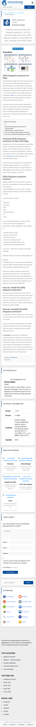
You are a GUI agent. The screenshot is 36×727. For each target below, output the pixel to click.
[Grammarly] (10, 459)
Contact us (30, 724)
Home (4, 13)
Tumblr (5, 711)
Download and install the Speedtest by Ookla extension (10, 486)
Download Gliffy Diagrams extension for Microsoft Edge (15, 127)
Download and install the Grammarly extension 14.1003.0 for (10, 468)
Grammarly (10, 464)
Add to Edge (10, 472)
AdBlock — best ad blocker (12, 660)
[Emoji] (10, 496)
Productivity (20, 13)
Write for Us (12, 724)
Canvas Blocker (8, 669)
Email (5, 548)
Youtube (6, 714)
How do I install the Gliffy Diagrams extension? (17, 132)
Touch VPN (7, 692)
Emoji (10, 500)
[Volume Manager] (25, 459)
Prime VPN (6, 682)
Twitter (5, 705)
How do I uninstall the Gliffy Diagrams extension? (18, 134)
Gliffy (12, 95)
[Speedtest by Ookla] (10, 477)
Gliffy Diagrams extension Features (14, 130)
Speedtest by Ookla (10, 482)
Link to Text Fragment (25, 484)
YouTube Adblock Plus (10, 666)
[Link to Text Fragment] (25, 478)
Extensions (12, 13)
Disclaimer (21, 724)
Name (5, 542)
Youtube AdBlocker (9, 663)
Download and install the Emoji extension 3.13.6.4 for (10, 505)
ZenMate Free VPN (9, 679)
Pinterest (6, 708)
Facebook (6, 702)
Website (5, 553)
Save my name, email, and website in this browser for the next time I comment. (16, 562)
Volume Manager (26, 464)
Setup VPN (6, 685)
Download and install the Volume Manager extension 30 (25, 468)
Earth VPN (6, 689)
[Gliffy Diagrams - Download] (18, 48)
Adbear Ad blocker (9, 657)
